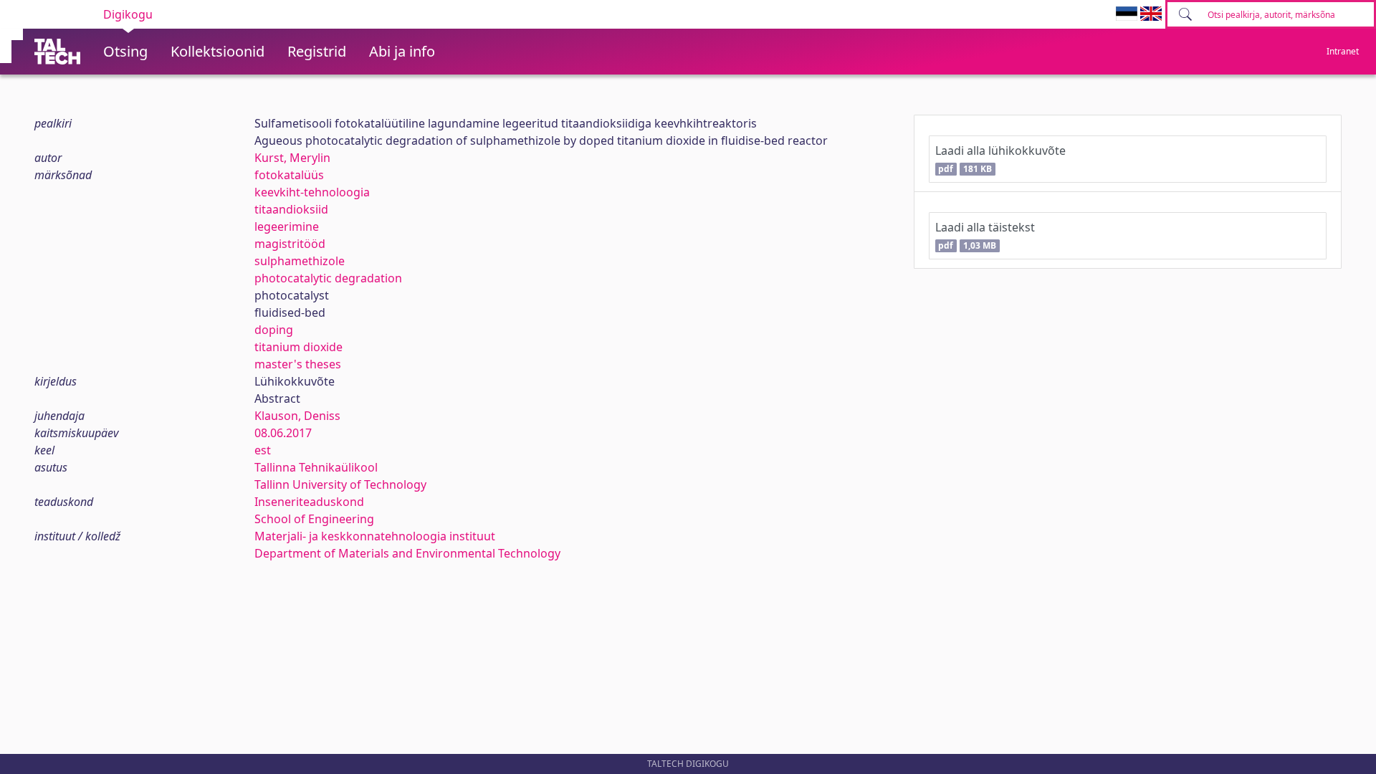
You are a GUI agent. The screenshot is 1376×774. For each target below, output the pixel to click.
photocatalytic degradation (328, 278)
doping (273, 330)
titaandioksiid (291, 209)
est (262, 450)
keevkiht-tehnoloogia (312, 192)
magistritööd (289, 244)
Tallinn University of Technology (340, 484)
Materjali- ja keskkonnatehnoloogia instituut (374, 536)
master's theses (297, 364)
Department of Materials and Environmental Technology (407, 553)
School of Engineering (314, 519)
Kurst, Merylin (292, 158)
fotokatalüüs (289, 175)
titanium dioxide (298, 347)
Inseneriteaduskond (309, 502)
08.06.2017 (283, 433)
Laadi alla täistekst (985, 235)
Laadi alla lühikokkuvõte (1000, 159)
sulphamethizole (299, 261)
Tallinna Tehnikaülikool (316, 467)
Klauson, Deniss (297, 416)
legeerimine (286, 226)
